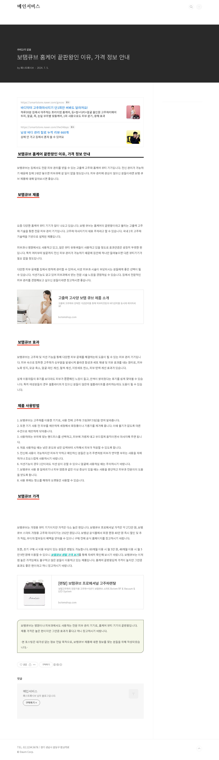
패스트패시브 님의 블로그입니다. (39, 695)
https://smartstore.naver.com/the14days (45, 127)
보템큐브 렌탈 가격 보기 (65, 555)
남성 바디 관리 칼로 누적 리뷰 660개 (45, 132)
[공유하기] (30, 664)
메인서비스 (28, 6)
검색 (191, 6)
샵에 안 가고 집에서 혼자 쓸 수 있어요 (42, 137)
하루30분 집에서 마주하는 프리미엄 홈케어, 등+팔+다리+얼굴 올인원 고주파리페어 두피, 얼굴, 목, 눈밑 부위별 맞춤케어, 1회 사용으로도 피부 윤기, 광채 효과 (69, 114)
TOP (199, 748)
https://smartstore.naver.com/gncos (42, 102)
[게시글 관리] (34, 664)
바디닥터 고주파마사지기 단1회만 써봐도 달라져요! (54, 107)
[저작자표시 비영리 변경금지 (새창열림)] (57, 664)
